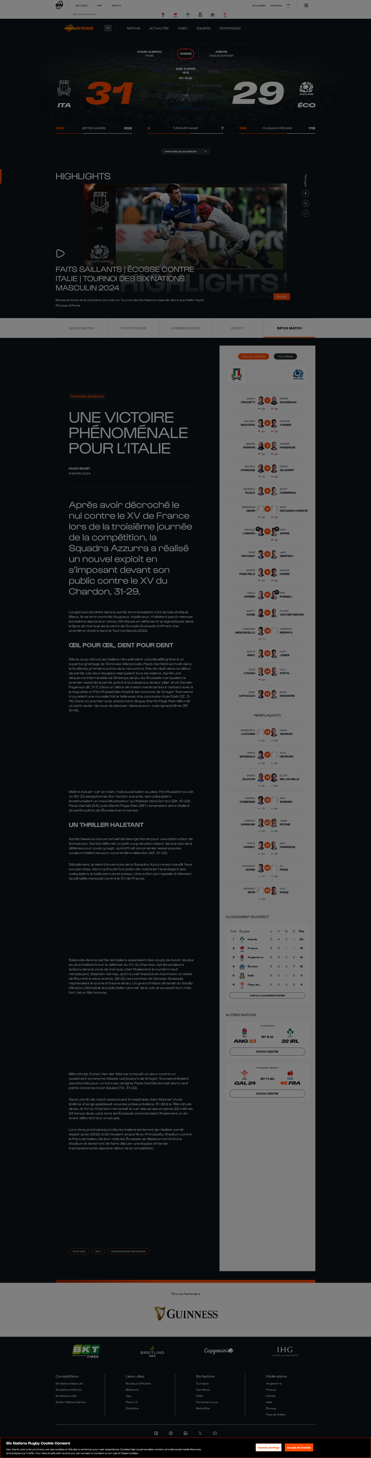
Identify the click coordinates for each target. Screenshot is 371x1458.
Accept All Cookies (299, 1447)
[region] (185, 1448)
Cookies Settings (268, 1447)
